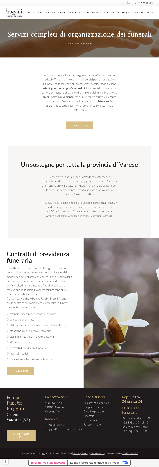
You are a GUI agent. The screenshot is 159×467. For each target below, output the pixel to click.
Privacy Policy (80, 453)
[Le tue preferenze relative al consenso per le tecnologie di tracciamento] (5, 462)
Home (70, 43)
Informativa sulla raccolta (48, 462)
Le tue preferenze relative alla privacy (95, 462)
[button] (75, 12)
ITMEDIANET (130, 453)
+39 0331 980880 (141, 3)
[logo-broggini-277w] (14, 12)
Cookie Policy (98, 453)
